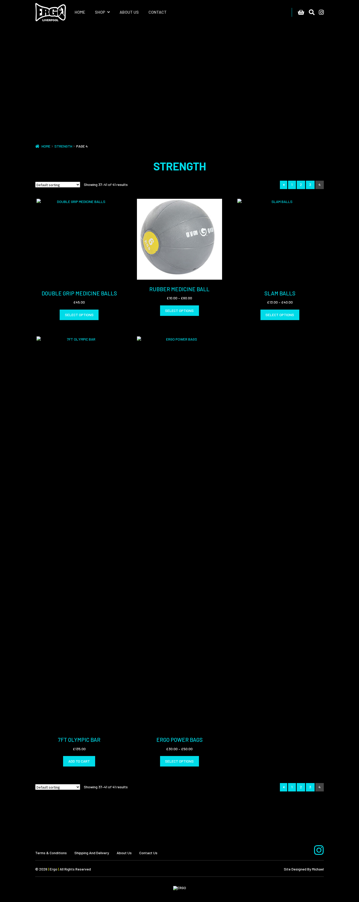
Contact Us (148, 853)
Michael (318, 869)
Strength (63, 146)
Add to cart (79, 761)
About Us (129, 11)
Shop (100, 11)
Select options (79, 314)
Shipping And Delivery (91, 853)
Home (80, 11)
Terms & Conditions (51, 853)
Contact (157, 11)
